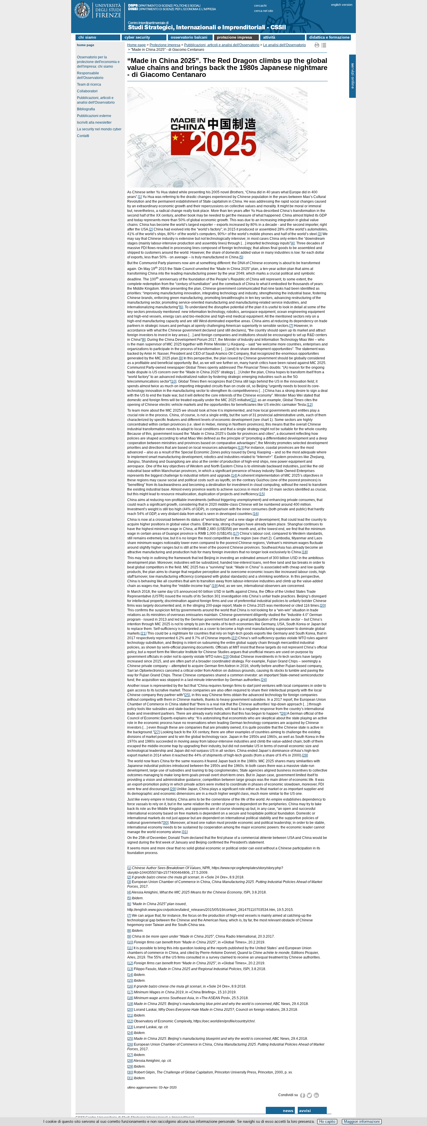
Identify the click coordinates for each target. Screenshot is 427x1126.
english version (341, 4)
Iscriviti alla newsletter (94, 122)
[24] (264, 680)
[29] (173, 789)
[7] (291, 326)
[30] (165, 823)
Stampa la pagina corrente (317, 45)
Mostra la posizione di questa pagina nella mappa (323, 45)
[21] (143, 633)
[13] (241, 448)
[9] (181, 358)
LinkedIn (316, 1095)
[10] (173, 381)
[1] (140, 197)
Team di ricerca (89, 84)
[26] (283, 713)
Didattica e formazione (329, 37)
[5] (241, 257)
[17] (236, 534)
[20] (323, 605)
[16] (256, 514)
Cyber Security (137, 37)
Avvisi (305, 1110)
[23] (226, 657)
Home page (85, 45)
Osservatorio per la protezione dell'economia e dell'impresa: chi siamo (98, 62)
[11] (253, 400)
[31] (185, 832)
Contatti (83, 136)
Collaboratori (87, 91)
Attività (269, 37)
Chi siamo (87, 37)
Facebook (303, 1095)
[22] (234, 638)
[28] (305, 755)
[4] (293, 243)
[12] (310, 405)
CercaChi (260, 5)
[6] (181, 307)
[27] (157, 732)
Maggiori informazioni (362, 1121)
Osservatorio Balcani (189, 37)
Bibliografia (86, 109)
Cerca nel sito (263, 10)
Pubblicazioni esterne (94, 116)
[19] (215, 586)
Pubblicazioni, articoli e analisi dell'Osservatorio (221, 45)
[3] (320, 234)
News (288, 1110)
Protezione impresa (234, 37)
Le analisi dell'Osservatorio (284, 45)
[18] (305, 552)
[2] (151, 229)
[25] (187, 695)
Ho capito (327, 1121)
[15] (262, 494)
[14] (234, 475)
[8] (144, 340)
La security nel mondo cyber (99, 129)
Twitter (310, 1095)
